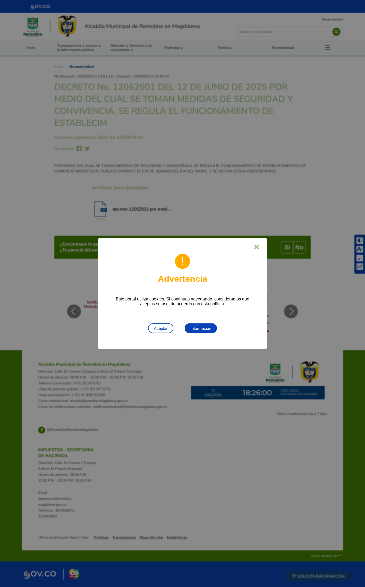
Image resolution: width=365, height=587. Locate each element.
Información (201, 328)
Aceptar (161, 328)
